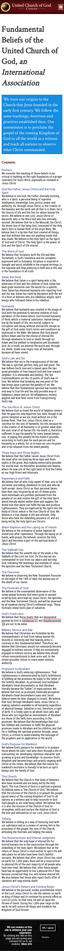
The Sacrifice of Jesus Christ (21, 407)
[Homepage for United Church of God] (29, 7)
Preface (7, 170)
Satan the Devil (11, 277)
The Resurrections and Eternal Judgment (28, 838)
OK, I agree (47, 928)
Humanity (8, 306)
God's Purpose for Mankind (19, 744)
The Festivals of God (15, 588)
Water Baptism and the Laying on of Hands (29, 527)
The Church (9, 776)
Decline (45, 937)
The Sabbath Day (12, 549)
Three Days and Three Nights (21, 452)
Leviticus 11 (30, 620)
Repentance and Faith (16, 478)
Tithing (6, 818)
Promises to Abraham (16, 669)
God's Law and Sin (13, 358)
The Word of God (13, 251)
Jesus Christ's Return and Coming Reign (28, 886)
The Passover (11, 572)
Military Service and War (17, 630)
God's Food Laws (13, 614)
